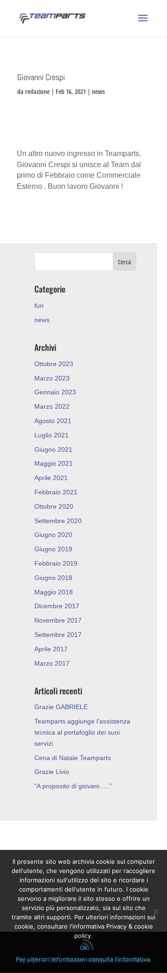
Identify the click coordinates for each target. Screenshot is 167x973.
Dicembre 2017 (56, 606)
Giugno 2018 (53, 577)
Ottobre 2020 (53, 506)
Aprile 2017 (51, 649)
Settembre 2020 (58, 520)
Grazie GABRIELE (61, 707)
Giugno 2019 (53, 549)
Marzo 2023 (52, 378)
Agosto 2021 (52, 420)
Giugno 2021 (53, 449)
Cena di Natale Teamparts (72, 757)
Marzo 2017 (52, 663)
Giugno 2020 (53, 534)
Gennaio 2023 (55, 392)
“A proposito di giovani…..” (73, 786)
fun (39, 305)
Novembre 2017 (58, 620)
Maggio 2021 (53, 463)
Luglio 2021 (51, 435)
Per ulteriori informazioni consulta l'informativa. (84, 959)
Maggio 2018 (53, 592)
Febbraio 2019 (55, 563)
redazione (37, 91)
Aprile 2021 (51, 477)
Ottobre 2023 (53, 364)
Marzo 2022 (52, 406)
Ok (84, 947)
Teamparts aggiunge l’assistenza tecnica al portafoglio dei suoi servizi (82, 732)
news (98, 91)
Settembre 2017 (58, 634)
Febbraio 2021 (55, 492)
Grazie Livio (51, 771)
